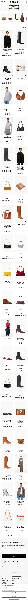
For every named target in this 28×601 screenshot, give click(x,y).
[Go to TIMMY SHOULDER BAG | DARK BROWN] (7, 243)
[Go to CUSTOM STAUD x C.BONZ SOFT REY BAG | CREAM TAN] (7, 516)
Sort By (24, 27)
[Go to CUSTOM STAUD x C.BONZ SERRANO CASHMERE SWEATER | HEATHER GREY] (7, 95)
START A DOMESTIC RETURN (17, 570)
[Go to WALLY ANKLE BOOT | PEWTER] (7, 491)
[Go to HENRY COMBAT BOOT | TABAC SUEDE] (7, 299)
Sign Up (14, 556)
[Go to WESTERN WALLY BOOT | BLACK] (21, 382)
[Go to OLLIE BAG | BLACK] (7, 382)
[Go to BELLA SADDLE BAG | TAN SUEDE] (21, 438)
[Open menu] (2, 2)
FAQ (3, 575)
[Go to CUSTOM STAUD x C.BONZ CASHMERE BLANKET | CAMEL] (21, 185)
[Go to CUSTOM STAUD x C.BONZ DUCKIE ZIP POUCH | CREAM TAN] (21, 516)
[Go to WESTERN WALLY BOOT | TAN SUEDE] (7, 463)
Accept (14, 592)
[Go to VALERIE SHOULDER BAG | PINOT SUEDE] (21, 271)
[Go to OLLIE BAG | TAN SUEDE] (7, 185)
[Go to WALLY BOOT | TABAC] (21, 214)
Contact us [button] (15, 567)
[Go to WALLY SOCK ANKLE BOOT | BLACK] (21, 355)
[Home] (14, 2)
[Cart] (26, 2)
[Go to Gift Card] (21, 68)
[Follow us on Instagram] (4, 561)
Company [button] (4, 567)
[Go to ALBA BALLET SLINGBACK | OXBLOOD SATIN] (7, 355)
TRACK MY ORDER (15, 578)
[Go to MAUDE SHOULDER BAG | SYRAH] (21, 299)
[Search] (5, 2)
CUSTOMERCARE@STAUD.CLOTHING (18, 582)
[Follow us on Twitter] (13, 561)
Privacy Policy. (11, 590)
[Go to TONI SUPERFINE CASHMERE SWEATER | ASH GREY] (7, 126)
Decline (14, 596)
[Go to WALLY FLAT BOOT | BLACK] (7, 156)
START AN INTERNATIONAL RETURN (17, 573)
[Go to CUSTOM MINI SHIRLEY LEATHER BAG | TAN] (7, 214)
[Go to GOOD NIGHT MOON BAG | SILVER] (21, 243)
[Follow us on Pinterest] (17, 561)
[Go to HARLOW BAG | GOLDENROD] (7, 271)
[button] (23, 2)
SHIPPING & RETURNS (4, 578)
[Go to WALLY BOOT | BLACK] (21, 39)
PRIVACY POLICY (5, 580)
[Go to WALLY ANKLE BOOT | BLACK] (7, 68)
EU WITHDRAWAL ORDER (16, 576)
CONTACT (4, 573)
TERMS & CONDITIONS (4, 583)
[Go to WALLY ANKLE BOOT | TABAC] (7, 438)
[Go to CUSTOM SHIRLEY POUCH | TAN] (21, 410)
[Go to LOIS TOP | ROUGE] (7, 328)
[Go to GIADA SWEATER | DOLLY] (21, 463)
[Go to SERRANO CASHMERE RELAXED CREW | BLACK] (7, 39)
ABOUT (3, 570)
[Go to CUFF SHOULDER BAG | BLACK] (21, 126)
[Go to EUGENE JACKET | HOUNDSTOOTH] (21, 491)
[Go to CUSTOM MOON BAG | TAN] (21, 95)
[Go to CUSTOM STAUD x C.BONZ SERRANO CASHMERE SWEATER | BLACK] (21, 156)
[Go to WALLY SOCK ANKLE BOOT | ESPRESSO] (21, 328)
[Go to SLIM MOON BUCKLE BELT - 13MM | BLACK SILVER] (7, 410)
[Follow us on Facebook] (9, 561)
